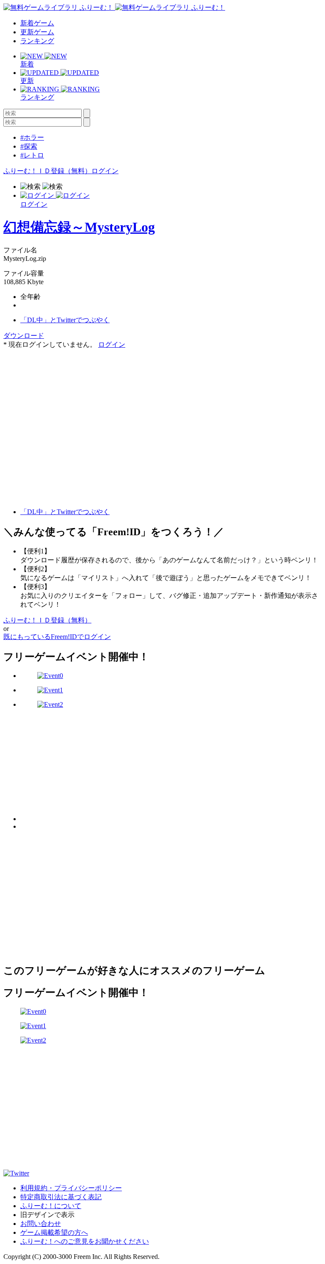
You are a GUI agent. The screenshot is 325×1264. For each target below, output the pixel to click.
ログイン (104, 170)
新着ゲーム (37, 23)
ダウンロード (23, 335)
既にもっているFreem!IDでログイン (57, 636)
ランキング (37, 40)
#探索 (28, 146)
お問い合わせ (40, 1223)
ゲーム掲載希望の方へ (54, 1232)
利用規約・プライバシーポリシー (71, 1188)
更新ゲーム (37, 32)
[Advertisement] (66, 402)
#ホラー (32, 137)
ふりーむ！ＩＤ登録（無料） (47, 170)
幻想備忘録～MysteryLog (79, 227)
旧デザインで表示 (47, 1214)
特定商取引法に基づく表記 (61, 1196)
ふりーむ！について (50, 1205)
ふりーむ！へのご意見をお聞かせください (84, 1241)
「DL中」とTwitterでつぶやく (65, 320)
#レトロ (32, 155)
